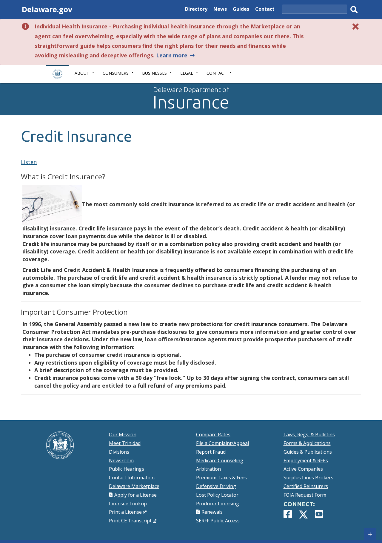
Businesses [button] (154, 73)
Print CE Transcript (133, 520)
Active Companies (303, 469)
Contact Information (132, 477)
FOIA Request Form (305, 495)
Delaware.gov (47, 9)
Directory (196, 9)
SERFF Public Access (218, 520)
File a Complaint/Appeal (222, 443)
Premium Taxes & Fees (221, 477)
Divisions (119, 452)
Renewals (212, 512)
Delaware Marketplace (134, 486)
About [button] (82, 73)
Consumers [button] (116, 73)
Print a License (128, 512)
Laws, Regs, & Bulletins (309, 434)
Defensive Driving (216, 486)
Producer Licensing (217, 503)
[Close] (355, 26)
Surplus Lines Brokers (308, 477)
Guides (241, 9)
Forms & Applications (307, 443)
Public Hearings (126, 469)
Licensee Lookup (128, 503)
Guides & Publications (308, 452)
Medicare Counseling (219, 460)
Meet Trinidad (125, 443)
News (220, 9)
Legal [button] (186, 73)
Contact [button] (217, 73)
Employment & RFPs (306, 460)
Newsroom (121, 460)
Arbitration (208, 469)
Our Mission (122, 434)
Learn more (176, 55)
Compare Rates (213, 434)
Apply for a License (135, 495)
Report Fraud (211, 452)
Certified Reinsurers (306, 486)
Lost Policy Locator (217, 495)
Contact (265, 9)
